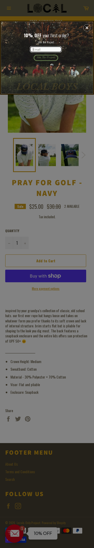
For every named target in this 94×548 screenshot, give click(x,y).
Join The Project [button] (46, 57)
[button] (87, 28)
